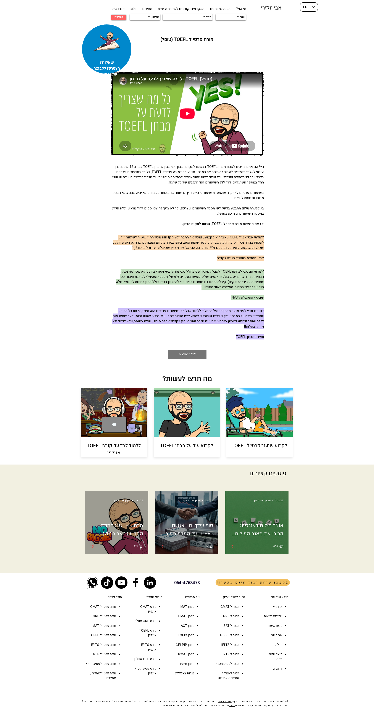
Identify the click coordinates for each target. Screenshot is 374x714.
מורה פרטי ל (107, 606)
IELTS (145, 644)
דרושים (277, 668)
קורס (152, 621)
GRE (146, 621)
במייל (232, 705)
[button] (220, 7)
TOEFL (144, 630)
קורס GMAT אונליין (148, 609)
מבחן (190, 625)
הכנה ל (234, 616)
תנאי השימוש (225, 701)
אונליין (138, 621)
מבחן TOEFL (216, 166)
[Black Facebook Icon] (135, 582)
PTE (146, 659)
